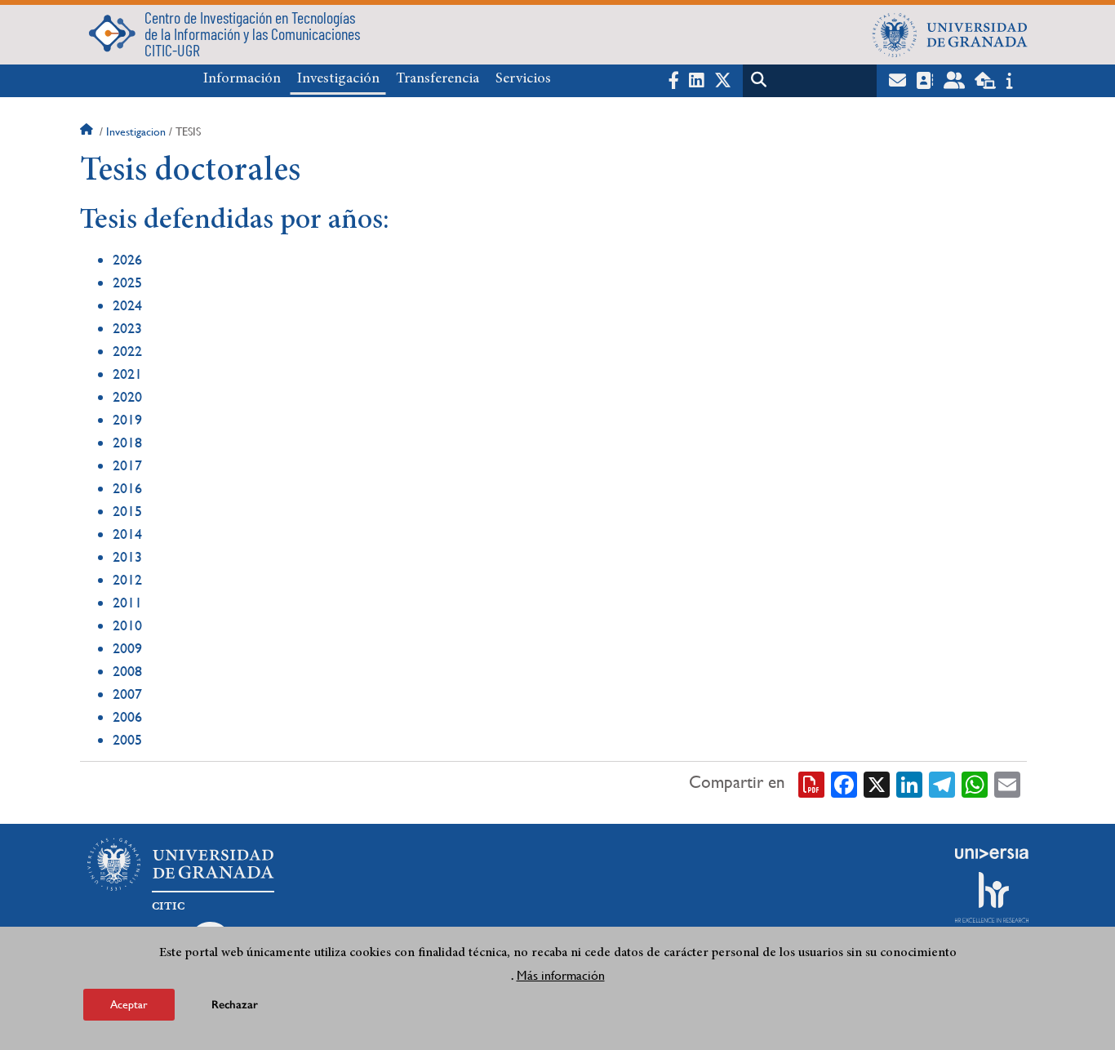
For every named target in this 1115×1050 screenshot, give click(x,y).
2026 (127, 259)
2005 (127, 739)
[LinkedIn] (909, 783)
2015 (127, 510)
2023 (127, 327)
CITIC (168, 906)
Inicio (88, 131)
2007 (127, 693)
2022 (127, 350)
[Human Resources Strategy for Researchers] (991, 897)
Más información (561, 975)
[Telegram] (942, 783)
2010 (127, 625)
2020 (127, 396)
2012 (127, 579)
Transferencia (437, 79)
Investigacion (136, 131)
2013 (127, 556)
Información (242, 79)
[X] (877, 783)
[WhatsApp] (975, 783)
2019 (127, 419)
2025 (127, 282)
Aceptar (129, 1004)
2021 (127, 373)
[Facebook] (844, 783)
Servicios (523, 79)
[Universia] (991, 853)
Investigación (338, 79)
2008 (127, 670)
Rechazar (234, 1005)
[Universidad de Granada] (950, 34)
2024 (127, 305)
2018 (127, 442)
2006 (127, 716)
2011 (127, 602)
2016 (127, 487)
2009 (127, 647)
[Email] (1007, 783)
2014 (127, 533)
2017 (127, 465)
